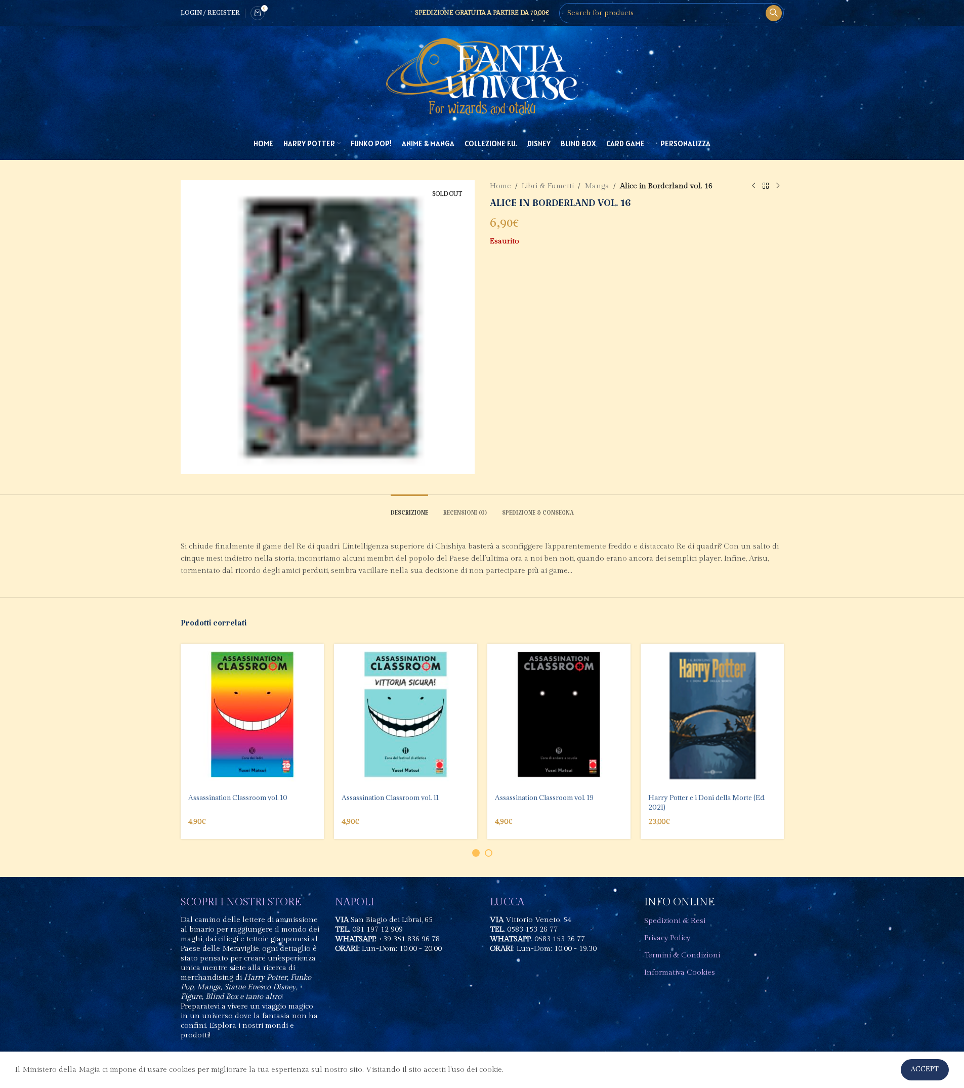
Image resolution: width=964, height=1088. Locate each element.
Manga (596, 186)
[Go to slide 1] (476, 853)
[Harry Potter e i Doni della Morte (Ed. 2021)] (712, 715)
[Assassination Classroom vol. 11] (405, 715)
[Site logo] (482, 76)
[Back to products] (766, 186)
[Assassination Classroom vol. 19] (559, 715)
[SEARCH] (774, 13)
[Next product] (778, 186)
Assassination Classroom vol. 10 (237, 797)
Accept (925, 1069)
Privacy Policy (667, 938)
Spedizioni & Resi (674, 920)
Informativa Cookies (679, 972)
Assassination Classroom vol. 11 (390, 797)
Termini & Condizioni (682, 955)
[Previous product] (753, 186)
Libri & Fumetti (548, 186)
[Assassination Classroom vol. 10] (252, 715)
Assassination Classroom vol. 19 (544, 797)
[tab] (409, 509)
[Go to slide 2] (488, 853)
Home (500, 186)
